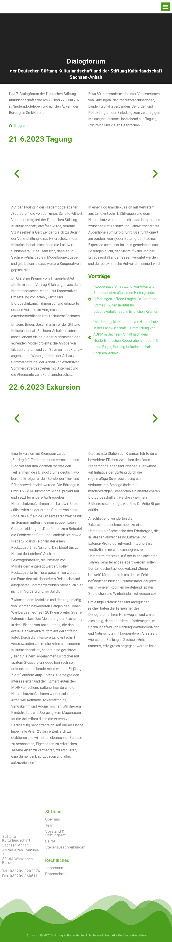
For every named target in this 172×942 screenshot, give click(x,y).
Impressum (54, 867)
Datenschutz (56, 874)
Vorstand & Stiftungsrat (55, 833)
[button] (16, 173)
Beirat (50, 841)
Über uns (52, 819)
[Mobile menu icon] (165, 6)
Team (50, 825)
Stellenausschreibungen (65, 847)
